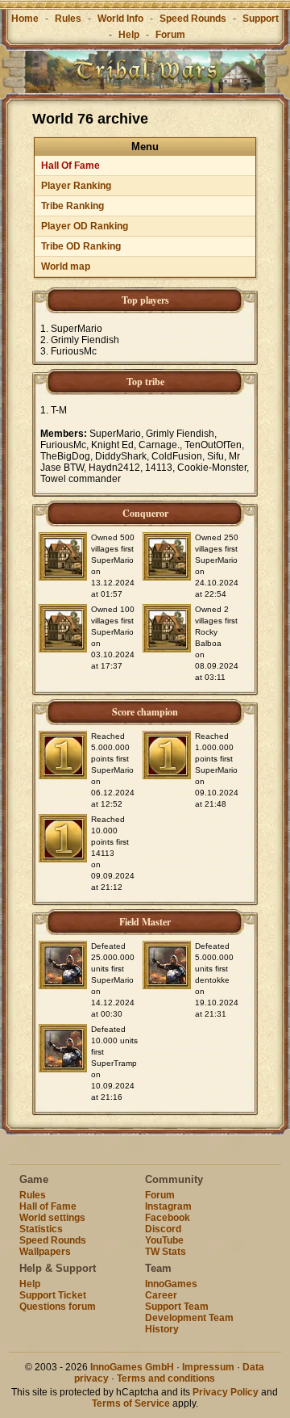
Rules (68, 18)
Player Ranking (76, 185)
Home (25, 18)
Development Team (189, 1318)
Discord (163, 1229)
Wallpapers (45, 1251)
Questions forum (57, 1306)
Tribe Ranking (72, 206)
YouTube (164, 1240)
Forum (170, 34)
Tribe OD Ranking (81, 246)
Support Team (177, 1306)
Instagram (168, 1206)
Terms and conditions (166, 1378)
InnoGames (171, 1284)
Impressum (208, 1367)
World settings (52, 1217)
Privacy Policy (226, 1392)
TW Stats (165, 1251)
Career (161, 1295)
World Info (120, 18)
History (162, 1329)
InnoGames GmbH (132, 1367)
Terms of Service (131, 1403)
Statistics (41, 1229)
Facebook (167, 1217)
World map (65, 266)
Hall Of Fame (70, 165)
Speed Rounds (193, 18)
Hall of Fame (48, 1206)
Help (128, 34)
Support (260, 18)
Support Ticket (52, 1295)
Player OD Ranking (84, 226)
